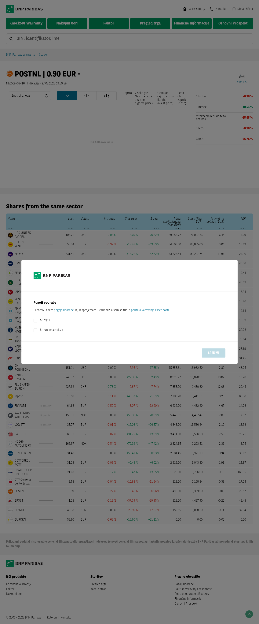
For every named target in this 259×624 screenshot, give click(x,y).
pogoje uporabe (64, 310)
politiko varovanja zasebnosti (150, 310)
